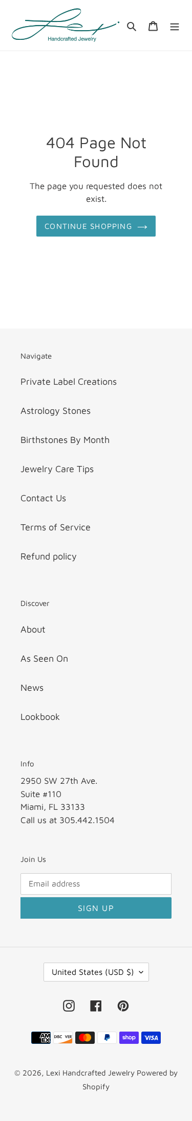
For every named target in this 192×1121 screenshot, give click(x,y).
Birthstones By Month (65, 439)
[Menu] (174, 25)
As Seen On (44, 658)
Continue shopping (88, 225)
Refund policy (48, 556)
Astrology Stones (55, 410)
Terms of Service (55, 527)
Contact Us (43, 498)
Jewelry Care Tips (57, 468)
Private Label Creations (68, 381)
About (33, 629)
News (32, 687)
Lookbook (40, 716)
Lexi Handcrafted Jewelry (91, 1072)
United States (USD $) (93, 971)
